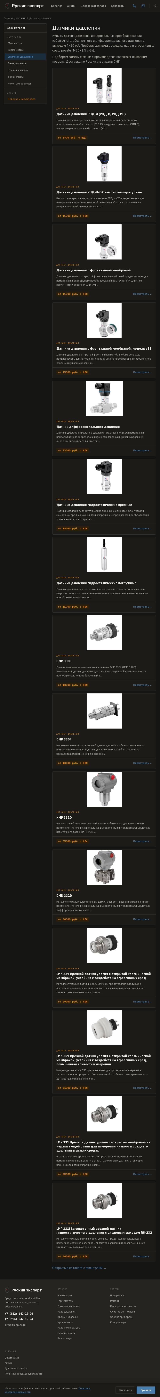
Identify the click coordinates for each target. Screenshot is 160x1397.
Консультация (118, 1322)
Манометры (15, 43)
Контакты (117, 6)
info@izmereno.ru (15, 1325)
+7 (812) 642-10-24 (19, 1313)
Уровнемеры (16, 76)
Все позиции (65, 1338)
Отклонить (125, 1390)
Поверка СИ (117, 1295)
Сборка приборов (121, 1317)
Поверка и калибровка (21, 99)
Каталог (56, 6)
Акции (71, 6)
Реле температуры (19, 83)
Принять (145, 1390)
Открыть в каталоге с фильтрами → (79, 1268)
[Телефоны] (134, 6)
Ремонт (114, 1301)
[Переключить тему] (155, 6)
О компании (12, 1357)
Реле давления (17, 63)
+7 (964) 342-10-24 (19, 1319)
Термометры (16, 50)
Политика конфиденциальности (24, 1373)
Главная (8, 18)
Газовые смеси (67, 1333)
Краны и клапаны (18, 70)
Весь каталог (16, 28)
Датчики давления (69, 1306)
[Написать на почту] (143, 6)
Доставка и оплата (93, 6)
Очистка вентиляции (122, 1311)
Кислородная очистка (123, 1306)
